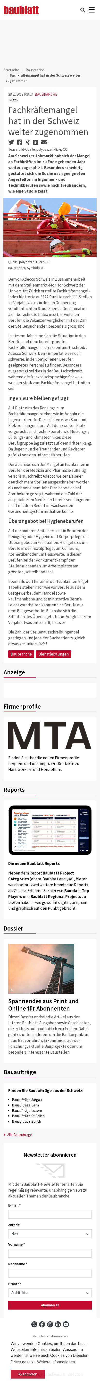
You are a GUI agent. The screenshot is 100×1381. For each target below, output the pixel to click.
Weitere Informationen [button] (56, 1362)
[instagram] (50, 1324)
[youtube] (66, 1324)
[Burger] (91, 10)
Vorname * (16, 1244)
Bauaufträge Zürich (26, 1121)
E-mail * (14, 1205)
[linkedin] (58, 1324)
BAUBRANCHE (46, 94)
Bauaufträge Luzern (27, 1110)
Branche (14, 1283)
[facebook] (42, 1324)
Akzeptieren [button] (27, 1374)
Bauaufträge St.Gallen (28, 1116)
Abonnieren (50, 1305)
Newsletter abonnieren (50, 1336)
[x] (34, 1324)
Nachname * (17, 1264)
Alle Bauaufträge (19, 1134)
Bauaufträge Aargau (27, 1099)
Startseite (11, 70)
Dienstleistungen (53, 654)
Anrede (14, 1224)
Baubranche (35, 70)
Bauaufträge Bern (25, 1105)
